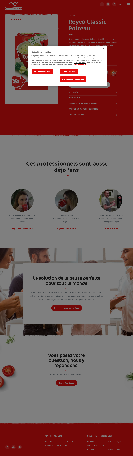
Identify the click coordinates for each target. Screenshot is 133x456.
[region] (67, 66)
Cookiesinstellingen (42, 72)
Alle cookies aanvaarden (73, 79)
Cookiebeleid (80, 65)
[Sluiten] (104, 49)
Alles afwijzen (68, 72)
